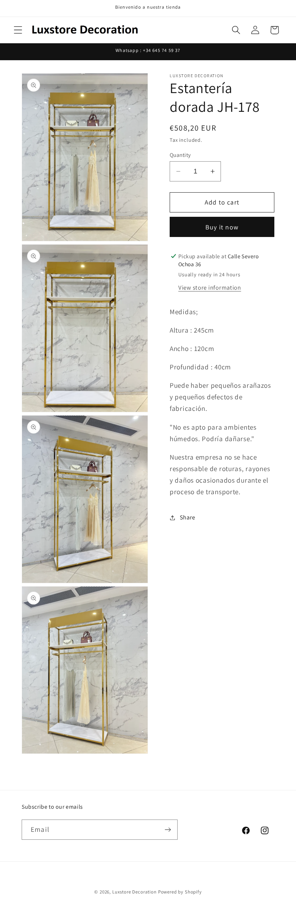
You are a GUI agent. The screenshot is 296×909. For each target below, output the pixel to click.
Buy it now (222, 227)
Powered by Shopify (180, 892)
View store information (209, 287)
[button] (18, 30)
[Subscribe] (167, 830)
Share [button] (187, 517)
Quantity (180, 154)
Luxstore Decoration (134, 892)
